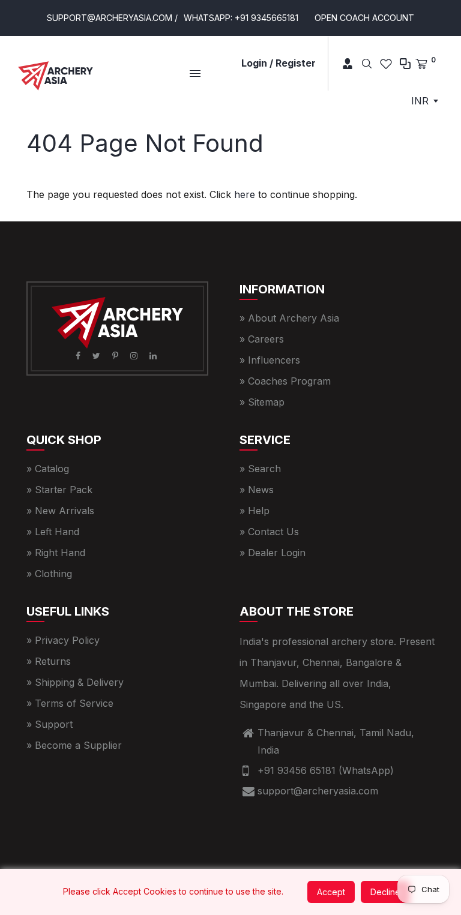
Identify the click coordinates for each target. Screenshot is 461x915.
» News (257, 490)
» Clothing (49, 574)
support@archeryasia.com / (112, 18)
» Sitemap (262, 402)
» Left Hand (52, 532)
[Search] (367, 64)
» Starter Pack (59, 490)
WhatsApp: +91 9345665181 (241, 18)
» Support (49, 724)
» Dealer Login (273, 553)
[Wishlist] (386, 64)
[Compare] (405, 64)
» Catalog (47, 469)
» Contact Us (269, 532)
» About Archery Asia (289, 318)
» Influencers (270, 360)
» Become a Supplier (74, 745)
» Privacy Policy (63, 640)
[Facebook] (79, 355)
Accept (331, 892)
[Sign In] (343, 64)
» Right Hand (55, 553)
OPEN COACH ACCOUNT (364, 18)
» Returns (48, 661)
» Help (255, 511)
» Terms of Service (69, 703)
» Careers (262, 339)
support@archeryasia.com (318, 791)
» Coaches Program (285, 381)
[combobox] (424, 100)
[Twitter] (97, 355)
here (244, 194)
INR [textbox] (420, 101)
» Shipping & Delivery (75, 682)
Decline (385, 892)
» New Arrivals (60, 511)
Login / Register (278, 63)
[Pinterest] (116, 355)
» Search (260, 469)
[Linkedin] (154, 355)
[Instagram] (135, 355)
